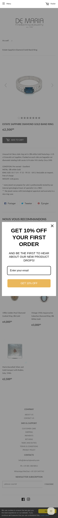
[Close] (52, 226)
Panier (53, 4)
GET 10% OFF (29, 283)
